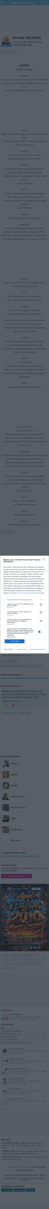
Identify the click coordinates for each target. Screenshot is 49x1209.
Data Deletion (9, 649)
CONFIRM (14, 641)
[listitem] (24, 600)
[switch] (40, 604)
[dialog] (24, 605)
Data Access (21, 649)
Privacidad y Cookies (37, 649)
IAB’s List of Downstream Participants (27, 593)
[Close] (44, 560)
